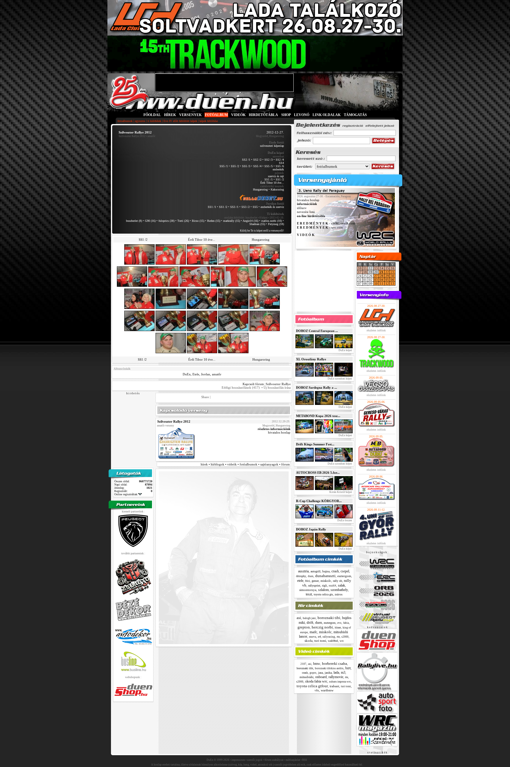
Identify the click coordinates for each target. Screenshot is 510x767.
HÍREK (170, 115)
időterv (302, 208)
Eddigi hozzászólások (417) (241, 387)
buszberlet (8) (134, 220)
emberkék (278, 169)
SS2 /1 (246, 159)
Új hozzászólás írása (277, 387)
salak (341, 585)
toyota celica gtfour (312, 686)
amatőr (216, 374)
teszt (309, 594)
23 (392, 272)
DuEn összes (344, 520)
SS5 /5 (268, 166)
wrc (342, 640)
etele (300, 581)
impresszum (238, 759)
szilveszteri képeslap (272, 145)
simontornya (307, 590)
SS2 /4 (280, 159)
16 (392, 268)
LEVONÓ (302, 115)
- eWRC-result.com (326, 223)
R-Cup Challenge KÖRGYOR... (319, 501)
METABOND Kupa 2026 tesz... (318, 416)
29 (387, 276)
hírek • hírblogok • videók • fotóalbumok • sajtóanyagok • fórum (245, 464)
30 (392, 276)
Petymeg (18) (276, 224)
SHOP (286, 115)
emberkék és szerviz (272, 207)
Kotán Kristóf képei (340, 492)
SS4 (281, 163)
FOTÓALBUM (216, 115)
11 (365, 268)
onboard (321, 677)
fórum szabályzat (274, 759)
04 (381, 279)
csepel (345, 571)
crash (335, 571)
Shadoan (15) (257, 224)
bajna (326, 571)
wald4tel (333, 640)
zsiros (338, 594)
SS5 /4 (257, 166)
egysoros (140, 121)
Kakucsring (277, 189)
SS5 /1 (224, 166)
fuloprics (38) (166, 220)
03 (376, 279)
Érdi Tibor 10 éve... (272, 182)
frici (307, 580)
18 (365, 272)
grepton (304, 627)
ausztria (303, 571)
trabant (334, 686)
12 (387, 283)
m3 (343, 672)
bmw (316, 664)
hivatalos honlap (279, 432)
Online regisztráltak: (126, 494)
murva (312, 636)
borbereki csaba (334, 663)
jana (320, 672)
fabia (346, 622)
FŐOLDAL (152, 115)
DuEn (187, 374)
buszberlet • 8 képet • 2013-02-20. (265, 217)
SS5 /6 (280, 166)
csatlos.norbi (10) (271, 220)
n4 (319, 636)
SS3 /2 (245, 207)
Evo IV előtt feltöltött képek (180, 121)
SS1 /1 (268, 179)
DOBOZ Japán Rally (311, 529)
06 (392, 279)
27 (376, 276)
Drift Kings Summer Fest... (315, 444)
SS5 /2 (235, 166)
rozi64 (332, 585)
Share (205, 397)
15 (387, 268)
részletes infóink (376, 330)
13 (376, 268)
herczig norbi (322, 627)
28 (381, 276)
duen (310, 576)
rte (338, 636)
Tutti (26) (183, 220)
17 (360, 272)
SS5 (255, 207)
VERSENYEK (190, 115)
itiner (338, 627)
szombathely (339, 590)
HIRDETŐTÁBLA (263, 115)
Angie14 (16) (250, 220)
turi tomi (320, 640)
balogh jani (309, 618)
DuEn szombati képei (339, 378)
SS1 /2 (280, 179)
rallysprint (314, 585)
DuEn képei (345, 350)
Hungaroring (260, 189)
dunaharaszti (325, 576)
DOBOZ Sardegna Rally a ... (316, 387)
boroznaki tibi (329, 617)
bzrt (348, 668)
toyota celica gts (323, 594)
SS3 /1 (234, 207)
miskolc (326, 580)
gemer (315, 580)
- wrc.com (320, 227)
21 (381, 272)
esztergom (344, 576)
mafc (313, 632)
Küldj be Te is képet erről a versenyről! (262, 230)
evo (339, 622)
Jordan (205, 374)
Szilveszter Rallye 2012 (132, 136)
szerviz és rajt (276, 176)
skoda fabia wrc (316, 681)
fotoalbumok (125, 121)
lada (336, 672)
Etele (195, 374)
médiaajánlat (293, 759)
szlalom (323, 590)
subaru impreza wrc (340, 681)
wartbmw (327, 690)
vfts (317, 690)
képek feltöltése (209, 121)
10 (360, 268)
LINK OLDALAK (327, 115)
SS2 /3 (268, 159)
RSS (304, 759)
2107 (303, 663)
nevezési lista (306, 212)
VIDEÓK (238, 115)
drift (310, 622)
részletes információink (274, 429)
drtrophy (301, 576)
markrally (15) (231, 220)
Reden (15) (213, 220)
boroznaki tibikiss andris (329, 668)
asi (299, 617)
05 (387, 279)
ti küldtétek (154, 121)
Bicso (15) (198, 220)
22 (387, 272)
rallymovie (335, 677)
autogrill (315, 571)
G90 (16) (150, 220)
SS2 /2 (257, 159)
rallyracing (329, 636)
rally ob (337, 580)
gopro (313, 672)
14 (381, 268)
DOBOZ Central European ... (317, 331)
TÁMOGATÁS (355, 115)
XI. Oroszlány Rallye (311, 359)
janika (328, 672)
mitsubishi (306, 677)
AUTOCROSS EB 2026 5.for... (318, 472)
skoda (309, 640)
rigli (324, 585)
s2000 (345, 636)
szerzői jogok (254, 759)
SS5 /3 (246, 166)
